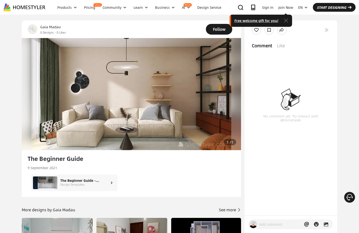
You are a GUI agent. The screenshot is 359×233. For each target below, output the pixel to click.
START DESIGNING (331, 7)
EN (300, 7)
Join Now (285, 7)
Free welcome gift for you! (256, 20)
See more (228, 210)
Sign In (268, 7)
